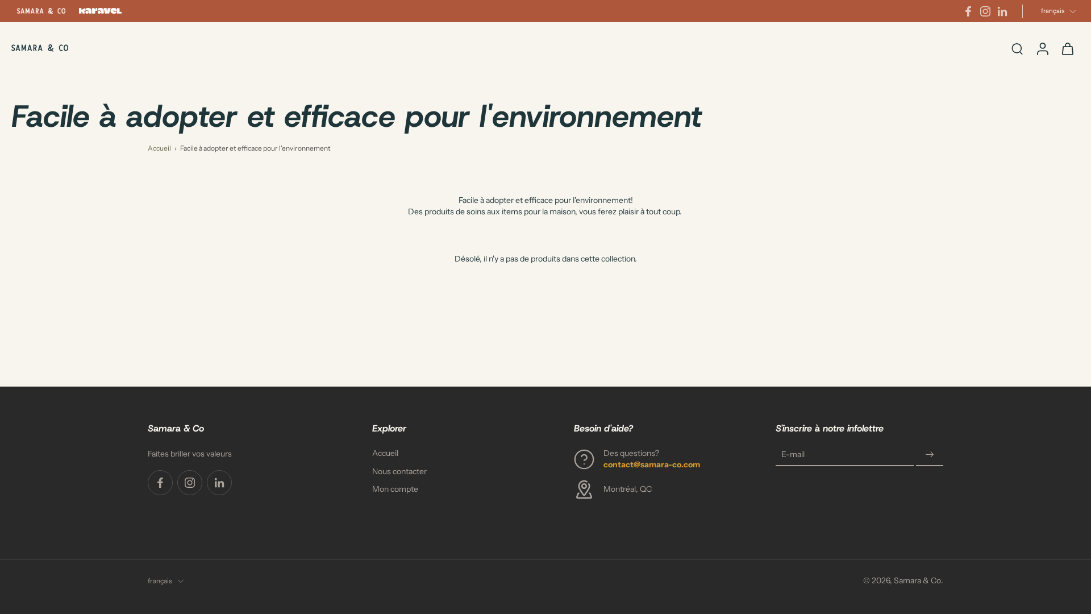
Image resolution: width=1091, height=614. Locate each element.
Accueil (159, 148)
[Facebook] (968, 11)
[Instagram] (985, 11)
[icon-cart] (1067, 48)
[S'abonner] (929, 454)
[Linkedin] (1002, 11)
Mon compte (395, 489)
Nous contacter (399, 471)
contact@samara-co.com (651, 464)
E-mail (793, 454)
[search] (1017, 48)
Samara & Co (917, 580)
